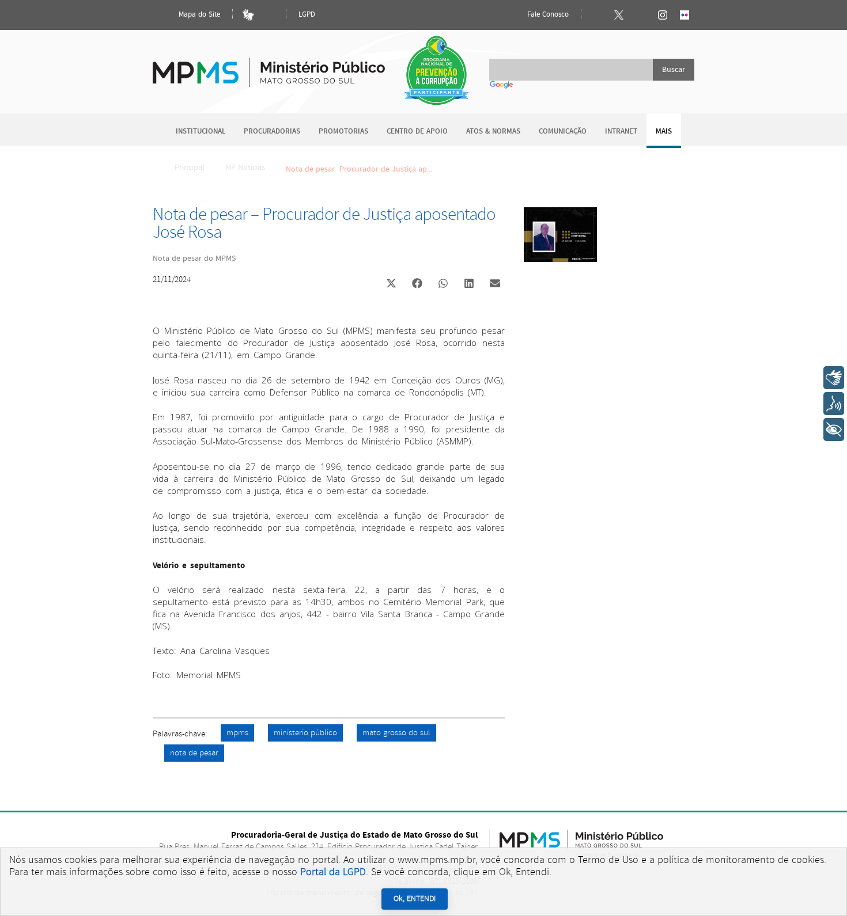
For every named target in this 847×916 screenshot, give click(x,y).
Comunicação (563, 131)
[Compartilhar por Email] (495, 284)
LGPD (306, 14)
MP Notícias (245, 167)
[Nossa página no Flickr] (684, 15)
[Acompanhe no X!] (619, 15)
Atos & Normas (493, 131)
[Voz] (833, 403)
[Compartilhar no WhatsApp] (443, 284)
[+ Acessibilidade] (833, 429)
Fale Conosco (547, 14)
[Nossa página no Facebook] (597, 15)
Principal (190, 167)
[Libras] (248, 15)
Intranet (621, 131)
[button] (391, 285)
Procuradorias (272, 131)
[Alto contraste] (270, 15)
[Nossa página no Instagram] (662, 15)
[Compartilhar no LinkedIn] (469, 284)
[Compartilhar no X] (391, 284)
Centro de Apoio (417, 131)
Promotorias (343, 131)
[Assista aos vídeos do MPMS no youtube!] (641, 15)
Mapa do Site (198, 14)
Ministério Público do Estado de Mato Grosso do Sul (269, 65)
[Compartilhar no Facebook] (417, 284)
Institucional (200, 131)
